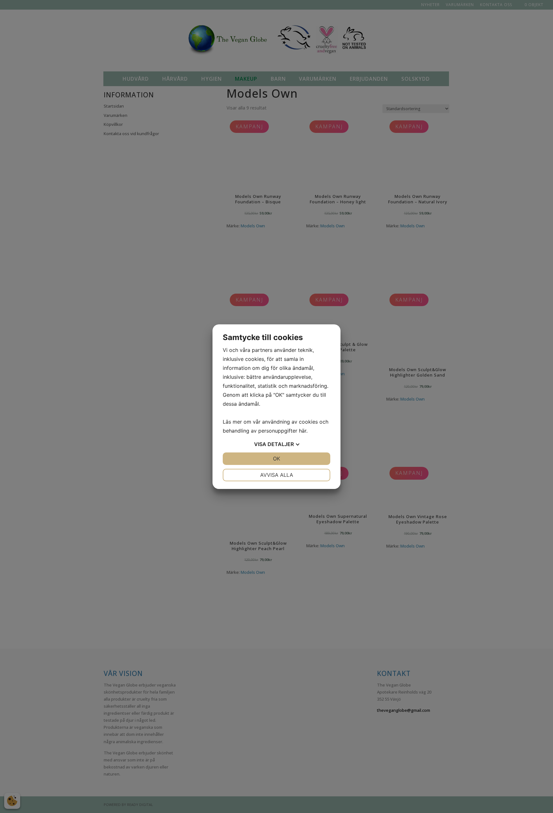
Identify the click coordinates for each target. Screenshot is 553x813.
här (302, 430)
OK (276, 458)
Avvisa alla (276, 475)
